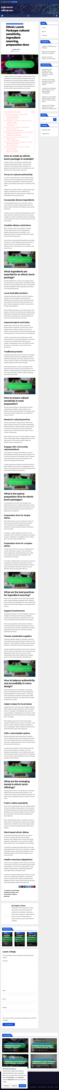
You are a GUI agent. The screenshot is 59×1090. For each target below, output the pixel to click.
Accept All (22, 1085)
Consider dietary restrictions (12, 119)
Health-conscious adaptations (12, 151)
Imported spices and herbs (11, 123)
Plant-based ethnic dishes (11, 150)
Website (5, 1007)
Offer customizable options (12, 145)
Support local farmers (10, 138)
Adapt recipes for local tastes (12, 143)
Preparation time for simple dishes (13, 133)
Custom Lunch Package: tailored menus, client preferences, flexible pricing (49, 107)
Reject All (14, 1085)
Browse (44, 31)
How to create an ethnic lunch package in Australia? (16, 114)
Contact (44, 27)
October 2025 (45, 133)
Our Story (44, 35)
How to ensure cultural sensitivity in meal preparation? (17, 127)
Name (4, 990)
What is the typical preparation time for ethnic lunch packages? (19, 132)
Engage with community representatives (14, 130)
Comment (5, 960)
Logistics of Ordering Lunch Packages (15, 23)
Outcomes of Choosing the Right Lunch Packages (14, 1043)
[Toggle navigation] (28, 16)
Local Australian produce (11, 122)
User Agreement (33, 1087)
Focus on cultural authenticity (12, 115)
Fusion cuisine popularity (11, 148)
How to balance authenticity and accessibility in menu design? (19, 142)
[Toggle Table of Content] (31, 112)
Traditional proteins (10, 125)
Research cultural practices (12, 128)
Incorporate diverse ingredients (12, 117)
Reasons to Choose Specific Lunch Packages (41, 1043)
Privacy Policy (50, 1087)
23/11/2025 (7, 1050)
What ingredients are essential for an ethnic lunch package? (18, 120)
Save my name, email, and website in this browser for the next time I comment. (19, 1019)
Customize (6, 1085)
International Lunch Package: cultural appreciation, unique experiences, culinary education (47, 72)
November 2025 (46, 130)
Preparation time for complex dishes (13, 135)
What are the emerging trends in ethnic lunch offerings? (17, 146)
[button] (54, 15)
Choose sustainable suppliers (12, 140)
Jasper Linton (16, 49)
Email (4, 999)
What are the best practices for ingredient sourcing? (16, 137)
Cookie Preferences (42, 1087)
